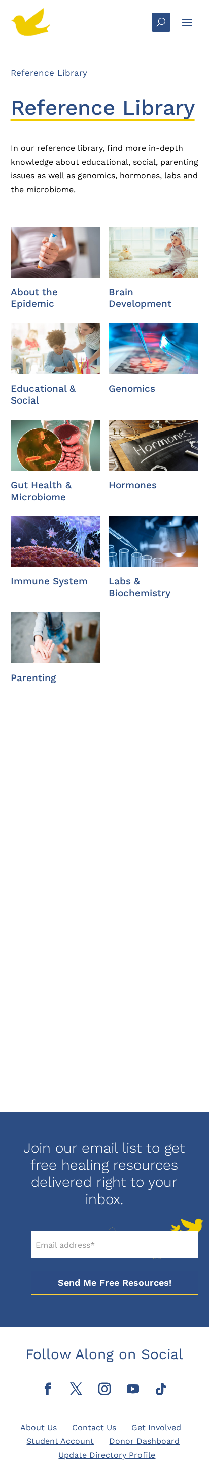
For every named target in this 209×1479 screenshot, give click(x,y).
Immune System (49, 581)
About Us (38, 1427)
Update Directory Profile (106, 1455)
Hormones (133, 485)
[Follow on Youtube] (133, 1389)
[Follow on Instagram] (104, 1389)
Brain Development (140, 298)
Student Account (60, 1441)
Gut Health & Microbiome (41, 491)
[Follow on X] (76, 1389)
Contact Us (94, 1427)
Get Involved (156, 1427)
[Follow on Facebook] (48, 1389)
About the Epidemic (34, 298)
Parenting (33, 678)
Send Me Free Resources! (114, 1282)
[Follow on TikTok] (161, 1389)
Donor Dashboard (144, 1441)
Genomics (132, 388)
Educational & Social (43, 394)
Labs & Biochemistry (139, 587)
